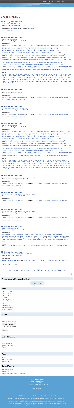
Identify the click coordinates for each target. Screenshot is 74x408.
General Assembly (60, 54)
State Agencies (32, 28)
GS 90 (40, 76)
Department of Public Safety (30, 62)
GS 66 (32, 76)
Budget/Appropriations (12, 54)
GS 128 (24, 79)
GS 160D (61, 81)
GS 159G (49, 81)
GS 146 (24, 81)
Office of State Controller (50, 64)
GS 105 (60, 76)
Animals (10, 45)
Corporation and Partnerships (35, 45)
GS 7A (17, 74)
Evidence (61, 45)
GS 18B (9, 100)
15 (35, 270)
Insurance (46, 45)
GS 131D (34, 79)
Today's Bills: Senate (8, 296)
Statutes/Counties (8, 307)
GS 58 (6, 76)
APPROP (4, 74)
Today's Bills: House (8, 294)
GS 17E (28, 246)
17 (41, 270)
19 (48, 270)
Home (3, 13)
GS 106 (64, 76)
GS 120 (61, 77)
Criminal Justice (25, 47)
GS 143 (65, 79)
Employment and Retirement (9, 183)
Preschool (16, 50)
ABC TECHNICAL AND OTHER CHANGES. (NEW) (15, 91)
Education (10, 50)
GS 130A (28, 79)
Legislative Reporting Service (10, 7)
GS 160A (55, 81)
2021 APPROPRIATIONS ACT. (10, 39)
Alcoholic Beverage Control (9, 97)
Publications (63, 1)
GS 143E (13, 81)
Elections (40, 54)
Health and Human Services (24, 239)
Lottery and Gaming (30, 69)
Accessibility (39, 388)
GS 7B (21, 74)
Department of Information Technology (21, 61)
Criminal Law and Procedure (22, 236)
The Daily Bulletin (8, 292)
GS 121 (66, 77)
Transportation (56, 69)
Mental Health (49, 68)
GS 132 (43, 246)
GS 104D (54, 76)
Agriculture (5, 45)
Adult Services (11, 155)
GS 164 (7, 83)
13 (28, 270)
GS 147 (28, 81)
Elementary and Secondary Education (29, 50)
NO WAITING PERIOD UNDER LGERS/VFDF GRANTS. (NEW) (18, 177)
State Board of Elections (14, 66)
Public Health (41, 68)
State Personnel (42, 66)
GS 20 (62, 74)
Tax (56, 66)
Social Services (58, 68)
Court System (24, 133)
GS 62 (10, 76)
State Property (50, 66)
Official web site (8, 369)
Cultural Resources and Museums (28, 54)
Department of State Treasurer (47, 62)
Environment (12, 52)
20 (52, 270)
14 (31, 270)
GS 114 (24, 77)
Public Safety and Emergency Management (46, 183)
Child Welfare (10, 69)
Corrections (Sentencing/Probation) (39, 47)
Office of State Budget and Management (32, 64)
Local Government (63, 66)
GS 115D (34, 77)
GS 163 (65, 167)
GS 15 (33, 74)
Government (9, 13)
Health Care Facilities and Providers (27, 68)
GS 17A (18, 246)
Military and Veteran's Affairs (44, 69)
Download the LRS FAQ (37, 283)
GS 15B (43, 74)
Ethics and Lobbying (49, 54)
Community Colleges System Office (40, 55)
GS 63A (19, 76)
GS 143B (65, 165)
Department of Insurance (38, 61)
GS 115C (28, 77)
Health (15, 68)
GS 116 (40, 77)
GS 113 (13, 77)
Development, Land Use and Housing (18, 48)
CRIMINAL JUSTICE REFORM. (10, 228)
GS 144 (19, 81)
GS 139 (61, 79)
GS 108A (64, 162)
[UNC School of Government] (18, 1)
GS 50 (66, 74)
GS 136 (50, 79)
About (4, 357)
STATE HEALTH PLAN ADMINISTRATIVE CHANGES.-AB (17, 254)
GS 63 (14, 76)
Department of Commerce (44, 57)
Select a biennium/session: (9, 321)
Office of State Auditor (16, 64)
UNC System (53, 55)
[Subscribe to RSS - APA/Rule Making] (37, 274)
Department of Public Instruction (14, 62)
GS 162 (66, 81)
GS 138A (55, 79)
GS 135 (45, 79)
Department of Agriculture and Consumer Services (23, 57)
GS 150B (9, 31)
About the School (45, 1)
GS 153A (44, 81)
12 (24, 270)
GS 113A (18, 77)
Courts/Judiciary (54, 45)
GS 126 (13, 79)
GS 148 (33, 81)
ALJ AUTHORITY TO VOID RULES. (11, 24)
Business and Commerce (20, 45)
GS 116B (45, 77)
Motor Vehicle (16, 47)
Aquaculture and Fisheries (23, 52)
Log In (33, 388)
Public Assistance (20, 69)
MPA (59, 1)
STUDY (9, 74)
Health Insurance (42, 154)
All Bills (5, 298)
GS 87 (36, 76)
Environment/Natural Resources (39, 52)
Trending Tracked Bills (9, 300)
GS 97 (49, 76)
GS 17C (48, 74)
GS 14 (29, 74)
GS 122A (65, 163)
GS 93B (45, 76)
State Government (26, 66)
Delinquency (8, 47)
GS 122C (8, 79)
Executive (34, 66)
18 (45, 270)
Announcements (7, 309)
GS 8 (25, 74)
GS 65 (28, 76)
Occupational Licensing (22, 234)
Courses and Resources (51, 1)
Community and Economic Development (39, 48)
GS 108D (8, 77)
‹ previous (15, 270)
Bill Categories (7, 305)
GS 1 (13, 74)
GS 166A (12, 83)
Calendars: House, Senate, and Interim (14, 373)
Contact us (6, 361)
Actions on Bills (7, 302)
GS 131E (40, 79)
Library (57, 1)
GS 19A (58, 74)
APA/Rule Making (22, 28)
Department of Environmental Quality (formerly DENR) (43, 59)
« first (9, 270)
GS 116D (50, 77)
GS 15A (38, 74)
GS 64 (24, 76)
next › (59, 270)
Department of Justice (51, 61)
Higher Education (44, 50)
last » (64, 270)
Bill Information (7, 371)
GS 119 (56, 77)
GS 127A (18, 79)
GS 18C (53, 74)
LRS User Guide (7, 359)
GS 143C (8, 81)
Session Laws (7, 304)
